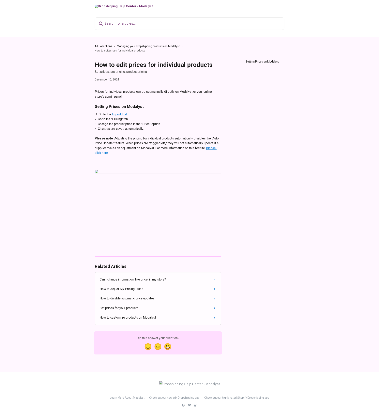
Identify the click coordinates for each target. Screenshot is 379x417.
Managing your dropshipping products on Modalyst (148, 46)
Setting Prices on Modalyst (262, 61)
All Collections (103, 46)
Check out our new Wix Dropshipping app (174, 397)
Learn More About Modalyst (127, 397)
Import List (119, 114)
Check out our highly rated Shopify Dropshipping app (236, 397)
